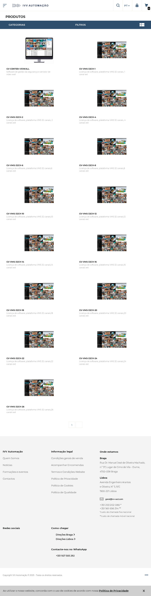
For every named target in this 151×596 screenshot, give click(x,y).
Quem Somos (11, 458)
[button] (127, 5)
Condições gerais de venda (67, 458)
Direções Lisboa (65, 539)
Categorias (17, 24)
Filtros (80, 24)
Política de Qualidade (63, 492)
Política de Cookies (62, 485)
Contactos (9, 478)
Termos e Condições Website (68, 471)
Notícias (7, 465)
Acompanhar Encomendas (67, 465)
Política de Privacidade (64, 478)
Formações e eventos (15, 471)
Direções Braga (64, 534)
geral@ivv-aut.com (114, 499)
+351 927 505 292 (65, 555)
